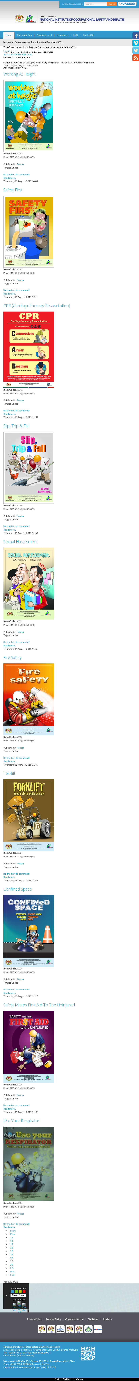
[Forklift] (28, 814)
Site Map (107, 1319)
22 (11, 1268)
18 (11, 1254)
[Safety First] (28, 231)
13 (11, 1237)
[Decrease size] (24, 1306)
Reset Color (18, 1295)
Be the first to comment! (16, 174)
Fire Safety (12, 657)
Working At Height (19, 74)
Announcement (44, 35)
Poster (20, 164)
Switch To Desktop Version (69, 1379)
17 (11, 1251)
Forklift (9, 773)
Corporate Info (24, 35)
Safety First (12, 189)
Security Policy (53, 1319)
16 (11, 1247)
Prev (12, 1234)
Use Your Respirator (21, 1120)
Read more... (9, 177)
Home (9, 35)
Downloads (62, 35)
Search (111, 4)
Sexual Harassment (20, 541)
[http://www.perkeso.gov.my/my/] (88, 1328)
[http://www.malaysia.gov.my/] (42, 1328)
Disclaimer (93, 1319)
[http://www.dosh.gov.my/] (79, 1328)
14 (11, 1240)
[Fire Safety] (28, 699)
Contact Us (88, 35)
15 (11, 1244)
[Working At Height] (28, 115)
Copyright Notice (74, 1319)
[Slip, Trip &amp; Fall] (28, 467)
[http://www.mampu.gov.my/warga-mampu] (98, 1328)
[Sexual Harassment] (28, 583)
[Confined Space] (28, 930)
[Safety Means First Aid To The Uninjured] (28, 1046)
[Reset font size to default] (19, 1306)
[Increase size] (14, 1306)
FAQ (75, 35)
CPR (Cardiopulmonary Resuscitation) (36, 305)
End (12, 1274)
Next (12, 1271)
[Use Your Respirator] (28, 1163)
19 (11, 1257)
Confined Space (17, 889)
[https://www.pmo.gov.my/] (51, 1328)
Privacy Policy (34, 1319)
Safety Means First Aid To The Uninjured (39, 1005)
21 (11, 1264)
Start (13, 1230)
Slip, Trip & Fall (16, 426)
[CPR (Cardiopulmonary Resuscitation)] (28, 349)
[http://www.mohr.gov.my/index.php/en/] (70, 1328)
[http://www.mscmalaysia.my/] (60, 1328)
